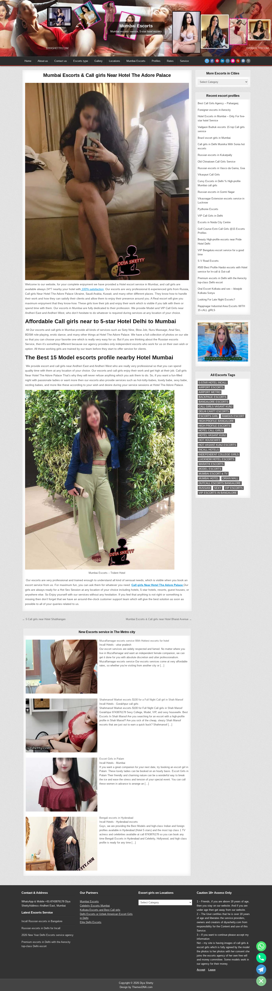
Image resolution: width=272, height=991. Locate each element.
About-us (43, 60)
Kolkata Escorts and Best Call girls (100, 909)
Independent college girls (219, 454)
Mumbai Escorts (135, 60)
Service (184, 60)
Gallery (98, 60)
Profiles (156, 60)
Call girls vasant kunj (215, 406)
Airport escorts (211, 387)
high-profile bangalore (216, 420)
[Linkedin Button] (222, 61)
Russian (204, 488)
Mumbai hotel (209, 478)
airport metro (209, 392)
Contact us (60, 60)
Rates (170, 60)
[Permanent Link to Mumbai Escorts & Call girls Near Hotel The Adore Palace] (107, 181)
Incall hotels (209, 449)
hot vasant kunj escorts (217, 444)
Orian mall (230, 478)
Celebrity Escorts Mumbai (95, 905)
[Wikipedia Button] (248, 61)
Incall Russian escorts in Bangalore (42, 921)
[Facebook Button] (212, 61)
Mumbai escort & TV (213, 473)
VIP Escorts (234, 488)
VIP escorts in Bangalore (218, 492)
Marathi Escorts (211, 464)
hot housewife (210, 440)
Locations (114, 60)
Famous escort (233, 416)
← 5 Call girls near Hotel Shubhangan (44, 619)
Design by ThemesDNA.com (136, 987)
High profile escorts (214, 425)
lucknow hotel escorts (216, 459)
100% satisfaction (92, 289)
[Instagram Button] (227, 61)
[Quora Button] (238, 61)
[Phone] (261, 958)
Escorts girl (208, 416)
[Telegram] (261, 969)
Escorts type (80, 60)
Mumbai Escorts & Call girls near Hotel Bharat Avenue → (159, 619)
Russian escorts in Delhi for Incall (41, 928)
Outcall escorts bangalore (220, 483)
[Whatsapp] (261, 946)
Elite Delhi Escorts (90, 922)
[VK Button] (243, 61)
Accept (201, 969)
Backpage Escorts (212, 396)
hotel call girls (211, 430)
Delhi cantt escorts (214, 411)
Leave (211, 969)
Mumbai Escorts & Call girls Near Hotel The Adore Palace (107, 75)
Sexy (217, 488)
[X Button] (207, 61)
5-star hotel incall (213, 382)
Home (27, 60)
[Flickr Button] (233, 61)
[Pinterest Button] (217, 61)
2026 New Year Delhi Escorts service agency (47, 935)
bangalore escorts (213, 401)
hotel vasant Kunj (212, 435)
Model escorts (210, 468)
